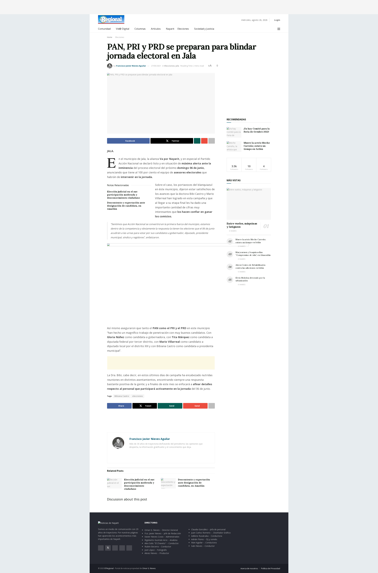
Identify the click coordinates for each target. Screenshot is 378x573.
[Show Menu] (278, 29)
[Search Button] (272, 29)
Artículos (156, 28)
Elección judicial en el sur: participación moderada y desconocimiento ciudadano (123, 194)
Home (109, 37)
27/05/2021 (156, 65)
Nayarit (170, 28)
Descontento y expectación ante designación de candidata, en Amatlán (126, 205)
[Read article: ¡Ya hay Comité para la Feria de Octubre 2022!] (234, 132)
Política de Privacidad (270, 568)
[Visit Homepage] (111, 19)
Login (277, 20)
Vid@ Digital (122, 28)
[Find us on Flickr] (129, 548)
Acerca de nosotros (249, 568)
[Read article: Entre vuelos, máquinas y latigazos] (249, 204)
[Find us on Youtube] (122, 548)
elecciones (137, 396)
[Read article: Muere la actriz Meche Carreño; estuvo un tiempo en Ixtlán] (234, 146)
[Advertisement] (189, 6)
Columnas (140, 28)
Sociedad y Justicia (204, 28)
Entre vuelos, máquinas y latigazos (242, 225)
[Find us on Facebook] (101, 548)
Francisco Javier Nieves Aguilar (131, 65)
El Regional (109, 568)
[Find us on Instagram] (115, 548)
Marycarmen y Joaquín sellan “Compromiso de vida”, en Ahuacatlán (253, 254)
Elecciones (183, 28)
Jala (177, 65)
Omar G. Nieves (148, 568)
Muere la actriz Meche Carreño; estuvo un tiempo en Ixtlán (257, 145)
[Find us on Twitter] (108, 548)
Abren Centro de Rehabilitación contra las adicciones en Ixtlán (250, 266)
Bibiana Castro (122, 396)
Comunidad (104, 28)
